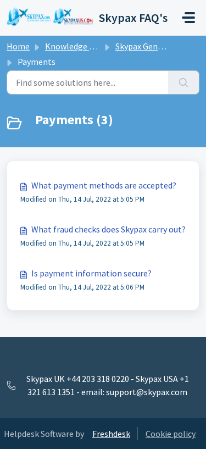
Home (18, 46)
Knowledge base (76, 46)
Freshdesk (111, 433)
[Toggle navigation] (188, 17)
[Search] (183, 82)
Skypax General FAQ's (155, 46)
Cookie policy (171, 433)
